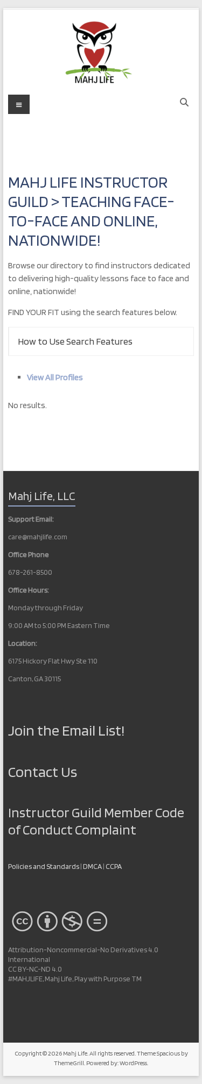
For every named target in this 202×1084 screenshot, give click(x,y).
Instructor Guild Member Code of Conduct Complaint (96, 821)
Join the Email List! (66, 730)
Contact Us (42, 771)
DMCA (93, 866)
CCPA (114, 866)
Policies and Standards (43, 866)
